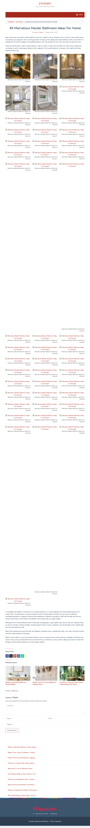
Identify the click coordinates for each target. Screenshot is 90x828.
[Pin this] (14, 656)
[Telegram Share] (18, 656)
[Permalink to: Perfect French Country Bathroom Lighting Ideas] (45, 673)
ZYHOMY (45, 4)
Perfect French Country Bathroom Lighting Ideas (44, 683)
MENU (81, 15)
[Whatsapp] (22, 656)
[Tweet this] (11, 656)
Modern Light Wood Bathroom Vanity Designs (15, 683)
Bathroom (15, 691)
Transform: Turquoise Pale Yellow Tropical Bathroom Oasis (71, 683)
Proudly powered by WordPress (39, 821)
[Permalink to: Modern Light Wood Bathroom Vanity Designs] (17, 673)
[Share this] (7, 656)
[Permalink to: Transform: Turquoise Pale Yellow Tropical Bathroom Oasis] (72, 673)
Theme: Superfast (55, 821)
